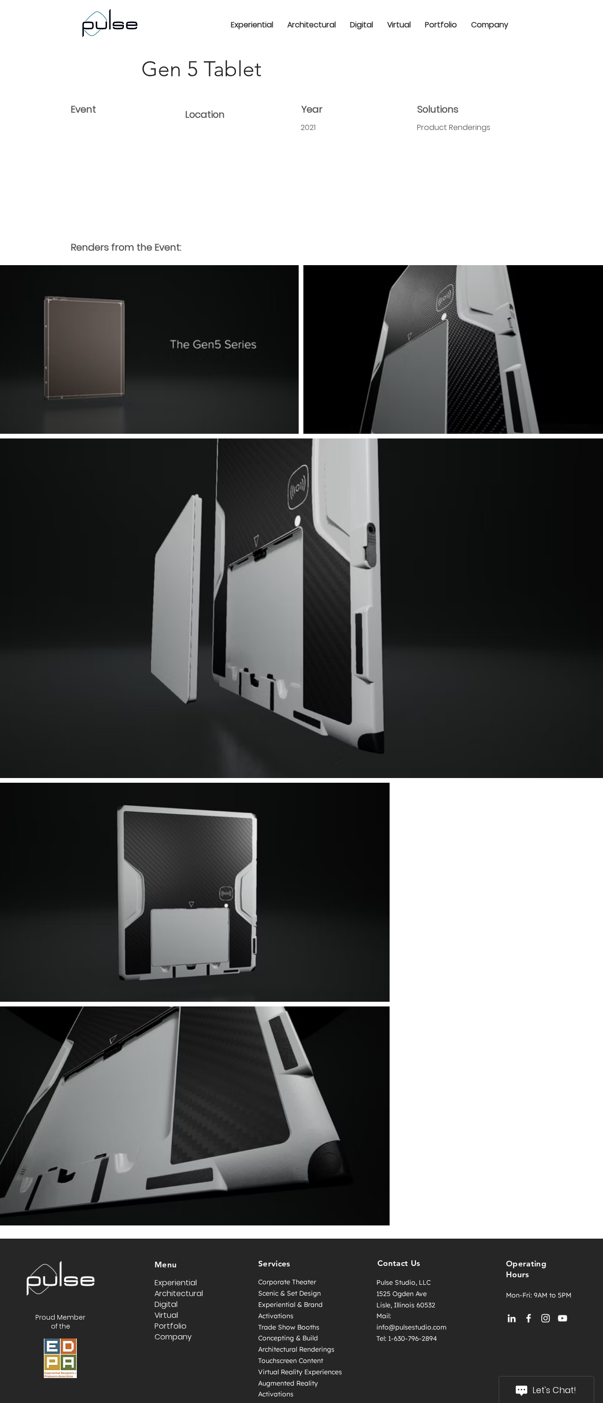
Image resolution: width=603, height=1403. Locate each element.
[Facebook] (528, 1318)
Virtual (166, 1315)
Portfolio (171, 1326)
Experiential (176, 1282)
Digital (166, 1304)
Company (173, 1336)
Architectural (179, 1293)
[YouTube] (562, 1318)
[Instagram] (545, 1318)
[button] (489, 25)
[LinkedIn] (511, 1318)
